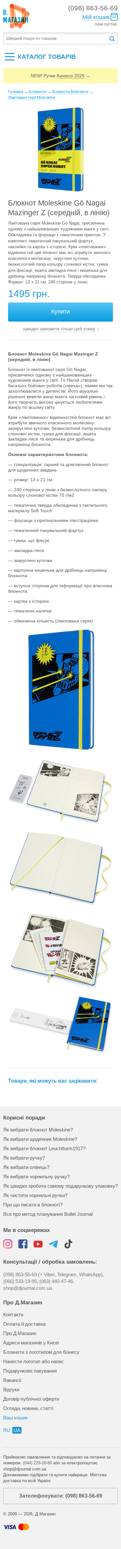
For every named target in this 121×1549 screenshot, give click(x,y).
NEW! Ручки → (60, 75)
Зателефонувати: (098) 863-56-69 (60, 1496)
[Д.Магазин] (16, 16)
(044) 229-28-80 (37, 1462)
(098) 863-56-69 (93, 8)
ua (17, 1430)
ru (6, 1430)
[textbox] (55, 39)
